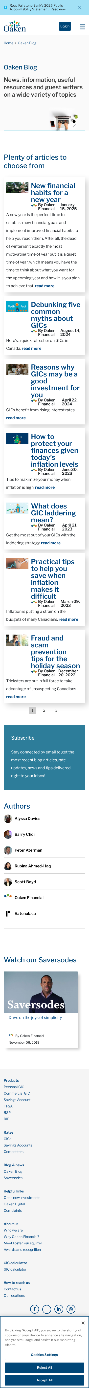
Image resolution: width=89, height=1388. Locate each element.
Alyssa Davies (27, 818)
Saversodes (13, 1178)
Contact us (12, 1289)
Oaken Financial (29, 897)
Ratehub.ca (25, 913)
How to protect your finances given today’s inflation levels (54, 450)
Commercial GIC (17, 1093)
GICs (7, 1139)
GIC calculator (15, 1269)
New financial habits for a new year (53, 192)
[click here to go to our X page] (46, 1309)
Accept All (44, 1380)
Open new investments (22, 1197)
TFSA (8, 1106)
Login (64, 26)
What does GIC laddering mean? (53, 513)
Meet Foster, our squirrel (23, 1243)
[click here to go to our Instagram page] (71, 1309)
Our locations (14, 1295)
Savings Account (17, 1100)
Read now (58, 9)
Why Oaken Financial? (21, 1236)
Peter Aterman (28, 850)
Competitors (13, 1151)
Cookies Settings (44, 1355)
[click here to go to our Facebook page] (34, 1309)
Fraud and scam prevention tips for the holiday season (55, 652)
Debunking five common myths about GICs (55, 315)
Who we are (13, 1230)
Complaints (13, 1210)
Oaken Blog (27, 43)
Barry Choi (25, 834)
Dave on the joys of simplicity (35, 1017)
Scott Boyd (25, 882)
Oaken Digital (14, 1204)
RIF (6, 1119)
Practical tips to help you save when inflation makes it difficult (53, 578)
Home (8, 43)
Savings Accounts (18, 1145)
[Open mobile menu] (81, 26)
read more (44, 286)
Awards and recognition (22, 1249)
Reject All (44, 1367)
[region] (44, 1352)
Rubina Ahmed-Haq (33, 866)
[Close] (83, 1323)
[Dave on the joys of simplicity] (41, 992)
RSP (7, 1112)
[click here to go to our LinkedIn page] (58, 1309)
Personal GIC (14, 1087)
